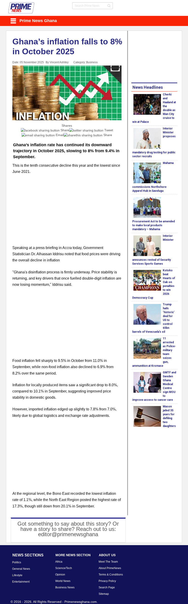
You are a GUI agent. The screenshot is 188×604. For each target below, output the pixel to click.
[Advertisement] (67, 212)
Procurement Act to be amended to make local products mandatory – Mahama (153, 225)
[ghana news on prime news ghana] (21, 8)
